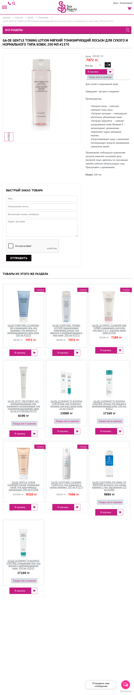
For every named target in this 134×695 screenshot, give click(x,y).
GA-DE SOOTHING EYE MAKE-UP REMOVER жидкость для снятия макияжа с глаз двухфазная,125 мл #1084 (109, 486)
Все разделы (14, 30)
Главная (6, 17)
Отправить (18, 258)
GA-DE (30, 17)
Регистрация (126, 2)
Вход (115, 2)
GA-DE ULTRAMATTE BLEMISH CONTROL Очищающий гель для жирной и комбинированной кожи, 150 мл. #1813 (23, 565)
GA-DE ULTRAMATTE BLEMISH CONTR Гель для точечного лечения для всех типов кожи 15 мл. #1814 (66, 405)
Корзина (130, 7)
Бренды (19, 17)
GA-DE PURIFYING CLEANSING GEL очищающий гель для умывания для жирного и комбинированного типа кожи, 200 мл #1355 (23, 330)
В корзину (93, 71)
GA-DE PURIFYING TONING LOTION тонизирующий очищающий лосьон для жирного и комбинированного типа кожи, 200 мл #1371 (66, 330)
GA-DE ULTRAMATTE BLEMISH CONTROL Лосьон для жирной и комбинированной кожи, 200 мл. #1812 (109, 405)
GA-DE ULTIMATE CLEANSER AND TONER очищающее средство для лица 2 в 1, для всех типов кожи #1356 (109, 329)
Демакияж (43, 17)
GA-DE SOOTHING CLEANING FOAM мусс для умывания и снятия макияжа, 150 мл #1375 (66, 485)
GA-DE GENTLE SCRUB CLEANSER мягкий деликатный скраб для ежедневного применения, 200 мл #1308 (23, 486)
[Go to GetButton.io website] (125, 691)
